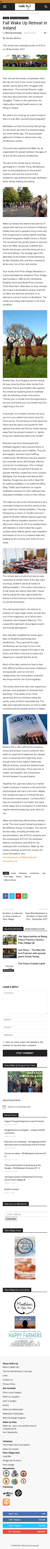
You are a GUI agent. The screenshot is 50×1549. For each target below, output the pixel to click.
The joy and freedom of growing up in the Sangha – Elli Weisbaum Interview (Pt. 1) (22, 1166)
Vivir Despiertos (10, 1432)
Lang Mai (7, 1456)
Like (43, 1514)
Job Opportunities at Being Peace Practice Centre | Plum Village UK (32, 939)
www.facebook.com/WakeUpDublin (20, 857)
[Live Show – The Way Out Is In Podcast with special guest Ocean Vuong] (10, 953)
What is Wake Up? (11, 1367)
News (5, 943)
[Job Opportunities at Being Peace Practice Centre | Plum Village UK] (10, 940)
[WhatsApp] (25, 896)
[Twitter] (12, 896)
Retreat (18, 876)
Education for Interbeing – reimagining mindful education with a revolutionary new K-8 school (25, 1143)
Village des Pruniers (12, 1460)
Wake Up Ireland (10, 880)
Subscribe (11, 1218)
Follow (42, 1520)
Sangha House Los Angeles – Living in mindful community (24, 1131)
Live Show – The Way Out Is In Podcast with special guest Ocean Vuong (31, 953)
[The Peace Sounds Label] (10, 967)
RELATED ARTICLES (13, 929)
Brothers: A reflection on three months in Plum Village (13, 916)
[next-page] (9, 977)
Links (5, 1375)
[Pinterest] (18, 896)
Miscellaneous (8, 970)
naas (43, 873)
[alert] (25, 1107)
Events (6, 1405)
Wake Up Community (13, 33)
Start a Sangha (9, 1401)
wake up (27, 876)
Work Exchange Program (14, 1417)
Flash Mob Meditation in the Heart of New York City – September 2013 (36, 916)
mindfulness (34, 873)
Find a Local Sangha (12, 1392)
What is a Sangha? (11, 1396)
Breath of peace (11, 1189)
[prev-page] (4, 977)
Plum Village (8, 876)
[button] (4, 7)
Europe (13, 13)
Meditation (23, 873)
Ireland (13, 873)
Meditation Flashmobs (13, 1413)
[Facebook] (5, 896)
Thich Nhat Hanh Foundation (16, 1444)
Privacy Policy (9, 1384)
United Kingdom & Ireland (28, 13)
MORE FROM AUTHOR (34, 929)
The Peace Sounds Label (31, 963)
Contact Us (8, 1379)
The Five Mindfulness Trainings (17, 1371)
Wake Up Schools (11, 1449)
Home (5, 13)
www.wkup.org (10, 861)
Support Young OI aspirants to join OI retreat (24, 1121)
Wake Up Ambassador (13, 1409)
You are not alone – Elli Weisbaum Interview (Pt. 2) (25, 1155)
